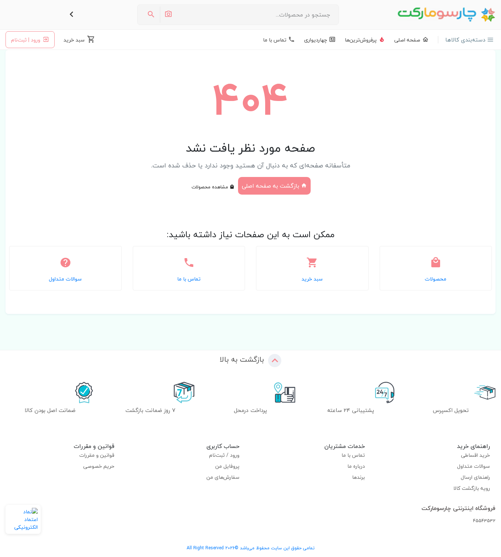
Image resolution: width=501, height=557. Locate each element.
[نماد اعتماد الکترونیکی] (23, 519)
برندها (358, 477)
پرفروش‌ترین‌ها (361, 39)
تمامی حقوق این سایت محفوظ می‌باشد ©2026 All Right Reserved (251, 548)
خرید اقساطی (475, 455)
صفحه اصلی (407, 39)
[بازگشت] (71, 15)
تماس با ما (274, 39)
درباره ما (356, 466)
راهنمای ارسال (475, 477)
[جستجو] (151, 15)
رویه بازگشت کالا (471, 488)
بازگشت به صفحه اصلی (271, 186)
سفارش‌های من (222, 477)
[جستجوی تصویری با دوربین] (168, 15)
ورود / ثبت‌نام (224, 455)
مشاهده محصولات (210, 187)
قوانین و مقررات (96, 455)
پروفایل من (227, 466)
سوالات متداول (473, 466)
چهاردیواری (315, 39)
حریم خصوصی (98, 466)
